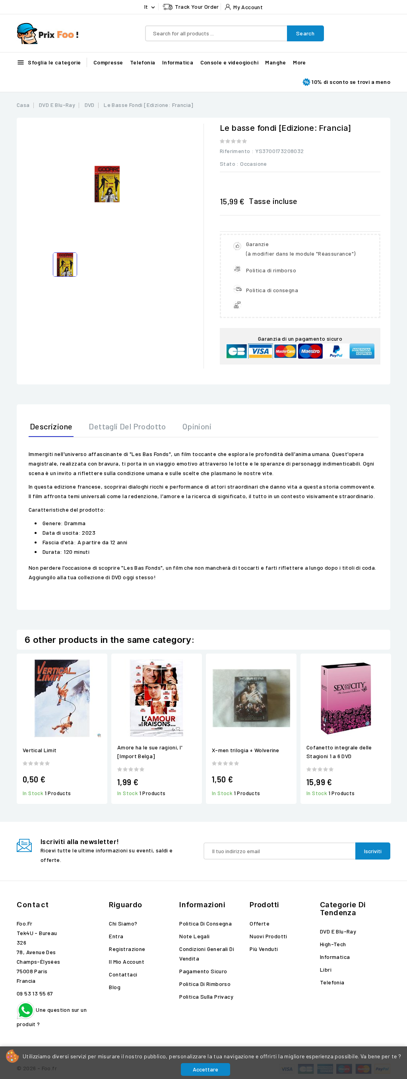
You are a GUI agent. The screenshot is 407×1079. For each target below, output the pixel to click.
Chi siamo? (123, 923)
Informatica (177, 62)
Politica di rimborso (205, 983)
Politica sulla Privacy (206, 996)
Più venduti (264, 948)
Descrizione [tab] (51, 426)
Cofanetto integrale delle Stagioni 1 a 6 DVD (339, 751)
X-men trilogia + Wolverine (245, 750)
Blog (114, 987)
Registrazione (127, 948)
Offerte (259, 923)
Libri (325, 969)
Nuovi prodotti (268, 936)
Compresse (108, 62)
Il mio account (126, 961)
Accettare (205, 1069)
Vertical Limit (39, 750)
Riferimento (235, 150)
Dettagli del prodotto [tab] (127, 426)
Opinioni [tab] (196, 426)
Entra (116, 936)
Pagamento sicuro (203, 971)
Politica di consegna (205, 923)
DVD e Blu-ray (338, 931)
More (299, 62)
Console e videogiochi (229, 62)
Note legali (194, 936)
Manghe (275, 62)
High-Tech (333, 944)
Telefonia (142, 62)
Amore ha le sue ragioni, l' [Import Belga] (149, 751)
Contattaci (123, 974)
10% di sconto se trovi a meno (351, 81)
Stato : (229, 163)
